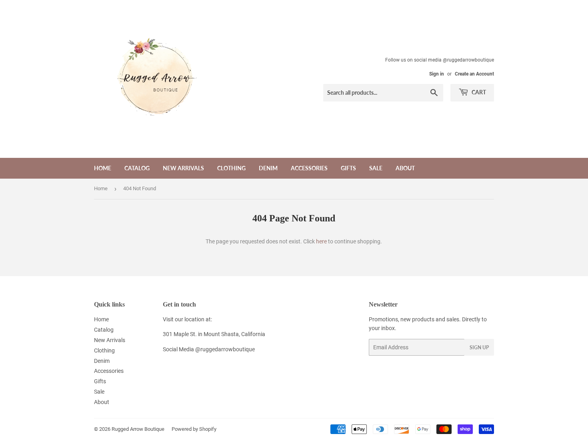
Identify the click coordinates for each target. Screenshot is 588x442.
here (321, 241)
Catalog (137, 168)
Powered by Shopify (194, 429)
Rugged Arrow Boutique (138, 429)
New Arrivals (183, 168)
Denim (268, 168)
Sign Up (479, 347)
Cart (478, 92)
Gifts (348, 168)
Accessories (309, 168)
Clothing (231, 168)
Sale (375, 168)
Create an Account (474, 74)
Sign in (436, 74)
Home (102, 168)
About (405, 168)
